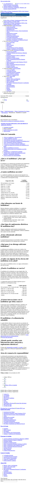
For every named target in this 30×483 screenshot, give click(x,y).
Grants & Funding (16, 68)
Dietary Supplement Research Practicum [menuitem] (15, 64)
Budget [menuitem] (8, 88)
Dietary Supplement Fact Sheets (22, 111)
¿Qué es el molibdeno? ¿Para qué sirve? (12, 137)
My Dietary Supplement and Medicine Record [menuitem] (17, 40)
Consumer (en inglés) (8, 127)
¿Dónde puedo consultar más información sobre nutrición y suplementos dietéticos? (14, 153)
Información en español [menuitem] (11, 33)
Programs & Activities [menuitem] (11, 51)
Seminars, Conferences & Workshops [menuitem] (15, 49)
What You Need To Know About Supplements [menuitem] (17, 30)
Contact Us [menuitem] (9, 90)
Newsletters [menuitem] (9, 46)
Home (2, 111)
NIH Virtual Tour (7, 404)
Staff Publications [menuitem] (10, 85)
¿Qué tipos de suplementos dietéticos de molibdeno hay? (16, 141)
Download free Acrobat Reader (8, 408)
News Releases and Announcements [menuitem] (11, 432)
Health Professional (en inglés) (10, 129)
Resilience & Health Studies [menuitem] (12, 58)
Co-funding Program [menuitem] (11, 71)
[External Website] (7, 337)
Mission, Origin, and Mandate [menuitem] (13, 79)
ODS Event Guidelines (8, 398)
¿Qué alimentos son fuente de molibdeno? (13, 140)
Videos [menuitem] (8, 32)
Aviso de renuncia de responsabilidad (12, 155)
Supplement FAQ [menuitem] (10, 29)
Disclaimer (5, 399)
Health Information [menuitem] (10, 27)
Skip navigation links (5, 1)
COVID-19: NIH (7, 405)
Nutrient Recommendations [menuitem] (12, 36)
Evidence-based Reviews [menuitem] (12, 67)
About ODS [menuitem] (9, 77)
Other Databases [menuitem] (10, 63)
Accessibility (6, 395)
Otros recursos (6, 131)
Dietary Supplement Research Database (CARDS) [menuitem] (15, 444)
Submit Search (6, 93)
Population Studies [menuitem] (10, 56)
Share (2, 102)
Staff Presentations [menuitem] (10, 86)
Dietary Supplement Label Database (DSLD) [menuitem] (16, 62)
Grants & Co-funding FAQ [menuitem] (12, 75)
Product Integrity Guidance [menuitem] (12, 73)
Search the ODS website (9, 92)
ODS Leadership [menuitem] (10, 81)
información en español (12, 347)
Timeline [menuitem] (8, 89)
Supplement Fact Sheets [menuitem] (11, 28)
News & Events (14, 41)
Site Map (5, 402)
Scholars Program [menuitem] (10, 66)
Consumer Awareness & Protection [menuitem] (14, 38)
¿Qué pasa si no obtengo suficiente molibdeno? (14, 143)
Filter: (2, 481)
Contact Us (6, 394)
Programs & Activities (19, 50)
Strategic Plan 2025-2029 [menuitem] (12, 80)
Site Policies (6, 396)
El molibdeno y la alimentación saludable (12, 151)
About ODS (12, 76)
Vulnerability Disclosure (9, 403)
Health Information (17, 25)
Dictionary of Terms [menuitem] (11, 34)
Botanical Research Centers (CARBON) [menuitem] (15, 55)
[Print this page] (5, 99)
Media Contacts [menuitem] (10, 45)
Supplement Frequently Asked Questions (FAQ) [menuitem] (14, 413)
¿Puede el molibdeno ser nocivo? (11, 147)
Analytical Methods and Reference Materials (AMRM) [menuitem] (16, 438)
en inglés (21, 347)
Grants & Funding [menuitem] (10, 69)
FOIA (4, 400)
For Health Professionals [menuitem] (12, 37)
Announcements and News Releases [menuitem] (14, 47)
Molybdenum (5, 112)
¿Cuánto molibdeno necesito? (10, 138)
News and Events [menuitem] (10, 42)
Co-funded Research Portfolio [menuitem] (13, 72)
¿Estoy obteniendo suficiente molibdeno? (12, 142)
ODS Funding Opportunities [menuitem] (10, 458)
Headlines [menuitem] (8, 43)
